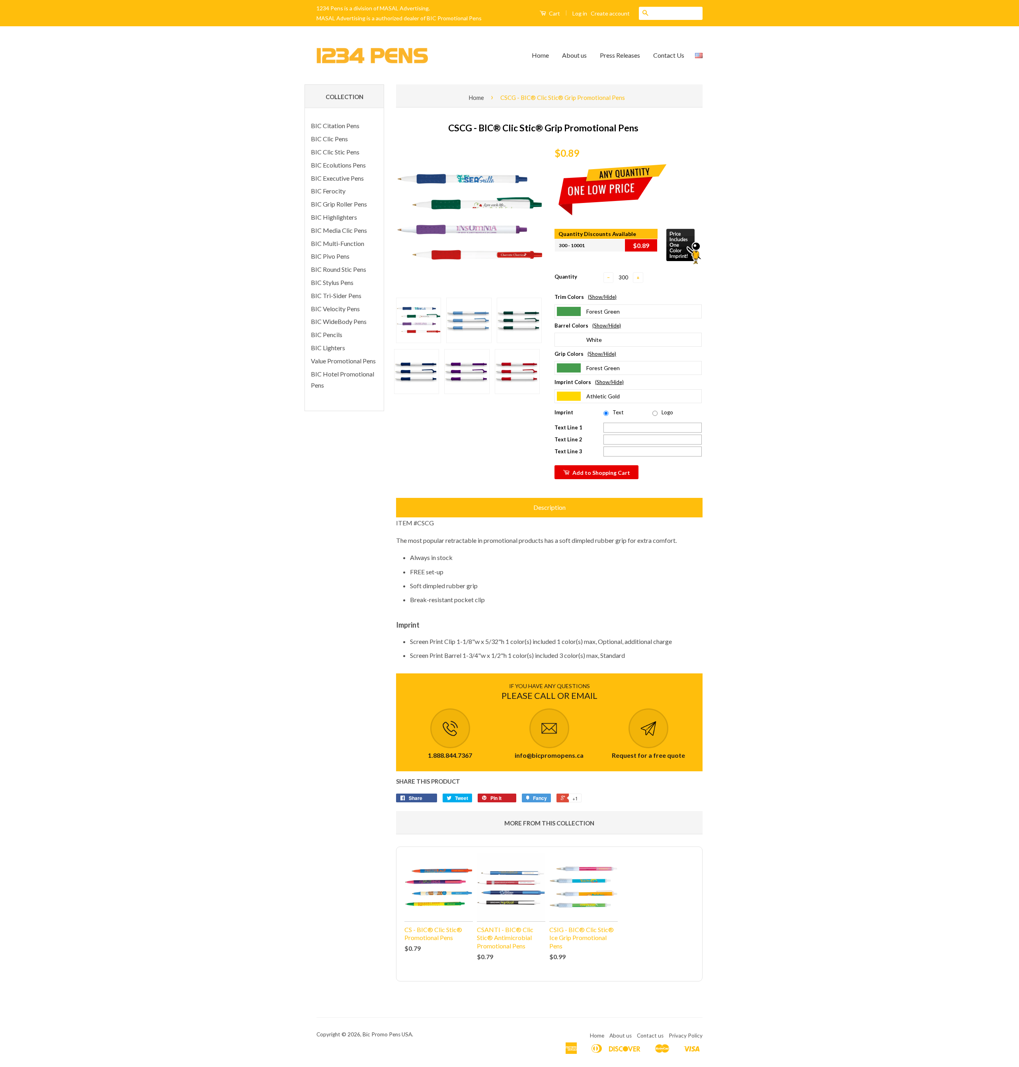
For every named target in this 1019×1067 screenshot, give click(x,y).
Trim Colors (585, 297)
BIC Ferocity (328, 191)
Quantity (565, 276)
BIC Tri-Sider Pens (336, 295)
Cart (554, 13)
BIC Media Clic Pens (339, 230)
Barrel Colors (587, 325)
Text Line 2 (568, 439)
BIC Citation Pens (335, 125)
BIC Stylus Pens (332, 282)
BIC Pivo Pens (330, 256)
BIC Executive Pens (337, 178)
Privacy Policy (686, 1035)
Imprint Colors (589, 382)
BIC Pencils (326, 334)
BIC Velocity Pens (335, 308)
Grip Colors (585, 354)
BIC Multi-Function (337, 243)
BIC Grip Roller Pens (339, 204)
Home (540, 55)
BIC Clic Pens (329, 138)
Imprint (563, 412)
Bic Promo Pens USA (387, 1034)
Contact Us (668, 55)
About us (574, 55)
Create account (610, 13)
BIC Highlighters (334, 217)
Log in (579, 13)
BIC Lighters (328, 347)
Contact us (650, 1035)
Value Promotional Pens (343, 361)
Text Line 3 (568, 451)
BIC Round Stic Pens (338, 269)
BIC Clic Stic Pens (335, 152)
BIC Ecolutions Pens (338, 165)
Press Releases (620, 55)
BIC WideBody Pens (339, 321)
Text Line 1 (568, 427)
